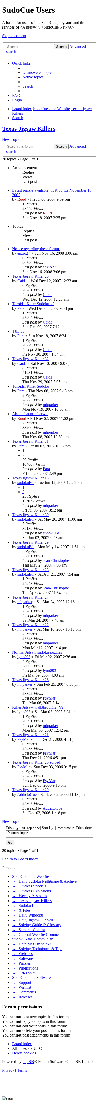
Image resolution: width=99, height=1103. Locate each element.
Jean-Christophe (56, 560)
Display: (13, 828)
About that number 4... (30, 414)
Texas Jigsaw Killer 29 (30, 542)
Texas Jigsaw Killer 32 (30, 359)
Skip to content (14, 36)
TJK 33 (18, 331)
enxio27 (23, 253)
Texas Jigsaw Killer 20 (30, 790)
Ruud (21, 199)
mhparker (50, 404)
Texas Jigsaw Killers (28, 128)
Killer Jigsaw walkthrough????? (37, 707)
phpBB (28, 1061)
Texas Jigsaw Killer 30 (30, 515)
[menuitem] (37, 72)
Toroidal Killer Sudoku (30, 386)
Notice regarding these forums (36, 249)
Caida (22, 281)
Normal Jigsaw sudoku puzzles (37, 652)
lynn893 (23, 657)
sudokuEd (25, 482)
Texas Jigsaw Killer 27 (30, 597)
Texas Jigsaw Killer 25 (30, 276)
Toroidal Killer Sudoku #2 (33, 304)
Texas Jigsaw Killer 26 (30, 680)
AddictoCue (27, 794)
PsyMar (49, 698)
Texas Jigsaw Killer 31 (30, 441)
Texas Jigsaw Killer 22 (30, 625)
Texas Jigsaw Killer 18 (30, 478)
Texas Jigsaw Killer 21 (30, 735)
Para (20, 308)
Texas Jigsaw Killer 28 (30, 570)
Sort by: (48, 828)
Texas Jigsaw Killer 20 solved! (36, 762)
